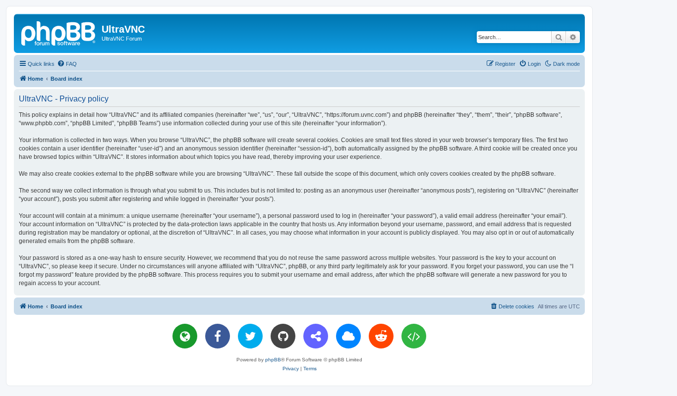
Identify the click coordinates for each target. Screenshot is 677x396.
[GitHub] (283, 336)
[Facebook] (217, 336)
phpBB (273, 359)
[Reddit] (381, 336)
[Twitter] (250, 336)
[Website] (184, 336)
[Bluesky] (348, 336)
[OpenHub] (413, 336)
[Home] (59, 32)
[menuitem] (67, 64)
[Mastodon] (315, 336)
